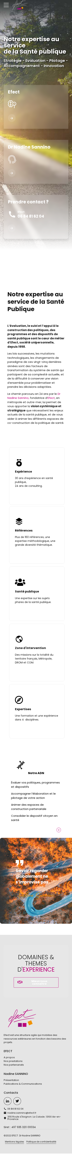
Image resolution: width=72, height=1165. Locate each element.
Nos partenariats (14, 1065)
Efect (51, 398)
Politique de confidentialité (41, 1141)
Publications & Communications (23, 1084)
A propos (9, 1057)
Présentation (11, 1080)
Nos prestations (13, 1061)
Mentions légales (14, 1141)
